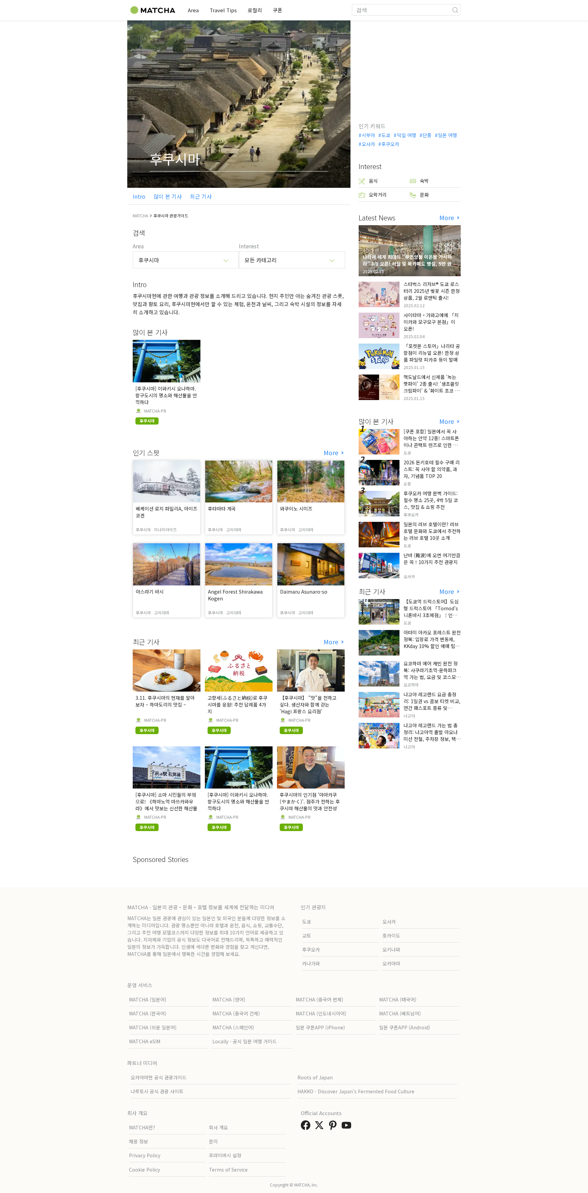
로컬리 (255, 10)
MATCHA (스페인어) (233, 1027)
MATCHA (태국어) (397, 999)
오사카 (368, 144)
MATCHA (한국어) (147, 1013)
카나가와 (311, 963)
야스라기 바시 (150, 591)
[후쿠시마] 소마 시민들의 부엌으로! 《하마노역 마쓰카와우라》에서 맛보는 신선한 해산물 (166, 801)
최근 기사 (201, 196)
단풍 (427, 135)
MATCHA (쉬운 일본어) (153, 1027)
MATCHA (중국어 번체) (319, 999)
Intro (139, 196)
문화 (424, 194)
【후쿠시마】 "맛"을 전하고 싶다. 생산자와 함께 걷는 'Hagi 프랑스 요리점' (308, 704)
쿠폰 (277, 10)
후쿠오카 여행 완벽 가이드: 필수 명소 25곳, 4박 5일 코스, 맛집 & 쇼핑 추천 (431, 500)
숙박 (424, 180)
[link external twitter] (320, 1127)
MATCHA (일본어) (147, 999)
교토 (306, 935)
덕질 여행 (406, 135)
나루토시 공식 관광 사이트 (157, 1091)
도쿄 (385, 135)
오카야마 (391, 963)
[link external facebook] (307, 1127)
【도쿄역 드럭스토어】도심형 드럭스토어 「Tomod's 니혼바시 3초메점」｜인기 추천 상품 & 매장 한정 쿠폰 (431, 611)
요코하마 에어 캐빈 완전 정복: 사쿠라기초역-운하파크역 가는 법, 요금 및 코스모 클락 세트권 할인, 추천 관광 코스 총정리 (431, 677)
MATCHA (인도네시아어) (321, 1013)
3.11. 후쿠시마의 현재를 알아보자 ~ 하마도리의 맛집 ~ (165, 701)
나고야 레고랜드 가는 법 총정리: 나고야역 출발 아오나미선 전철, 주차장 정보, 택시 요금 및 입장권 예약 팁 (432, 735)
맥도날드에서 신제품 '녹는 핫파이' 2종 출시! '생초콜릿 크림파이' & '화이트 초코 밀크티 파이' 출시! (431, 387)
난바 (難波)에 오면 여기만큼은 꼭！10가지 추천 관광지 (432, 558)
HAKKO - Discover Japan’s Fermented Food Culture (355, 1091)
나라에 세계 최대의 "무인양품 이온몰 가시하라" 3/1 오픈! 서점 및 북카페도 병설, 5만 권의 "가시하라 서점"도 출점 (409, 263)
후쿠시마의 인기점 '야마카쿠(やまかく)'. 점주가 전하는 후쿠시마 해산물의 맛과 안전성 (310, 801)
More (332, 452)
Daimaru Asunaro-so (303, 591)
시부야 (368, 135)
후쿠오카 (390, 144)
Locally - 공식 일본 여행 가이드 (244, 1041)
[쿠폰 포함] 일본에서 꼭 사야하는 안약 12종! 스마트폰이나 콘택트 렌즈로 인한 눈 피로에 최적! (431, 441)
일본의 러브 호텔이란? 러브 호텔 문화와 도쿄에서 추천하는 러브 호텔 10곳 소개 (432, 531)
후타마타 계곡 (222, 508)
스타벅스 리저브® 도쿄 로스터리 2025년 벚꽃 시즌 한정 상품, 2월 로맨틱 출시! (432, 291)
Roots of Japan (315, 1077)
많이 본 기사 (167, 196)
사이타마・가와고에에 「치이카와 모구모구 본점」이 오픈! (431, 322)
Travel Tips (223, 10)
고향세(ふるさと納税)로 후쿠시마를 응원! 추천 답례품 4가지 (237, 704)
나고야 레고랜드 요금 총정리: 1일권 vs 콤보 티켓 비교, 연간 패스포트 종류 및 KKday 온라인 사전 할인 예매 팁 (432, 708)
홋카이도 (391, 935)
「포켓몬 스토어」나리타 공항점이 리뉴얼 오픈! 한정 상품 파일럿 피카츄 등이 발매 (432, 353)
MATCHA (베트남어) (400, 1013)
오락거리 (378, 194)
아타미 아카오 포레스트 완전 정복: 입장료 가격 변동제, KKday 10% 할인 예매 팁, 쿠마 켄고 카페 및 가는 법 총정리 (432, 646)
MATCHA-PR (155, 411)
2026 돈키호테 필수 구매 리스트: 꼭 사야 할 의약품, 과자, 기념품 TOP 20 (432, 469)
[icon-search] (455, 10)
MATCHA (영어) (228, 999)
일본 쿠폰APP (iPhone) (320, 1027)
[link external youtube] (348, 1127)
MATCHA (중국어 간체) (236, 1013)
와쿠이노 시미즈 (296, 508)
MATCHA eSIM (144, 1041)
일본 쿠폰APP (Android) (404, 1027)
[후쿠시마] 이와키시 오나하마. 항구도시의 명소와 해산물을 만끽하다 (166, 395)
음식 (373, 180)
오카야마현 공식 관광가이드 (158, 1077)
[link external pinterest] (334, 1127)
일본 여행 (447, 135)
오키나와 (391, 949)
